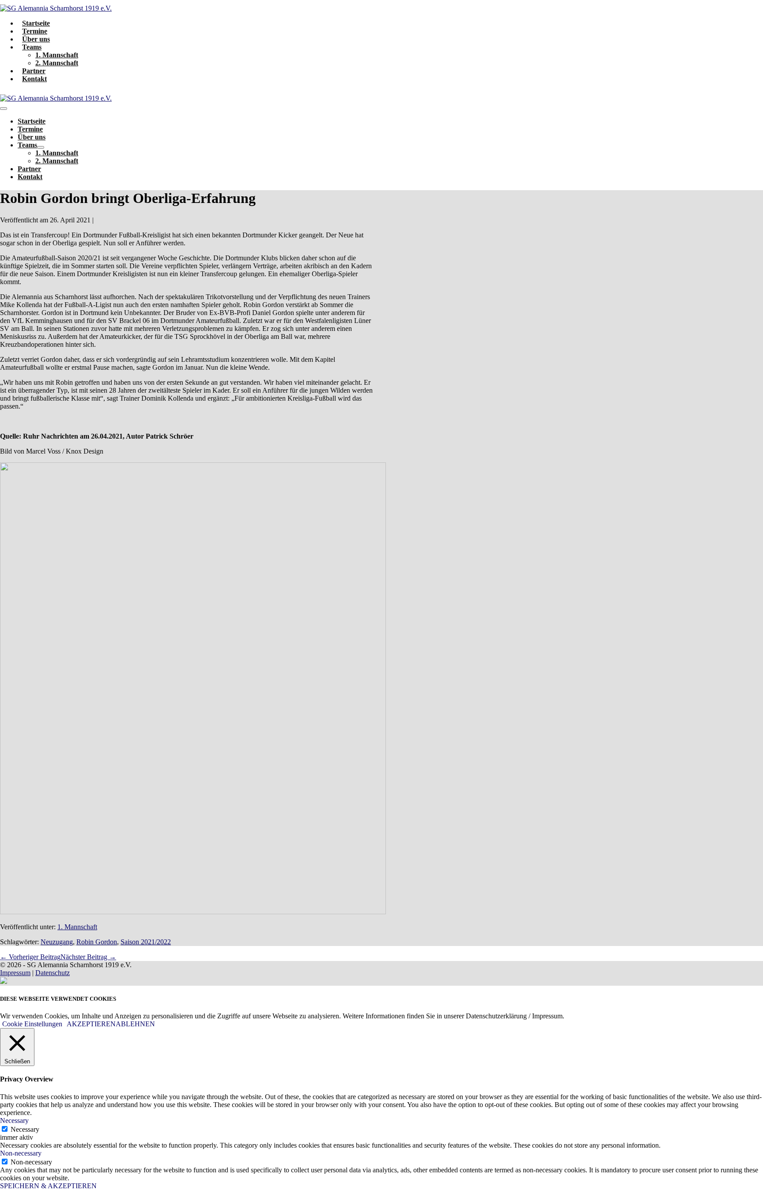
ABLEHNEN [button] (135, 1024)
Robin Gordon (96, 942)
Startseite (36, 23)
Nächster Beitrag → (88, 957)
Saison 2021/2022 (146, 942)
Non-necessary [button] (21, 1153)
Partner (33, 71)
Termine (34, 31)
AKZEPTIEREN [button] (91, 1024)
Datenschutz (52, 972)
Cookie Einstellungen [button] (32, 1024)
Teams (32, 47)
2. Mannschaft (56, 63)
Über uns (36, 39)
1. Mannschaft (56, 55)
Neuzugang (57, 942)
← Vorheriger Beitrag (30, 957)
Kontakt (34, 79)
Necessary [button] (14, 1120)
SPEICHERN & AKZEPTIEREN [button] (48, 1186)
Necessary (25, 1129)
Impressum (15, 972)
